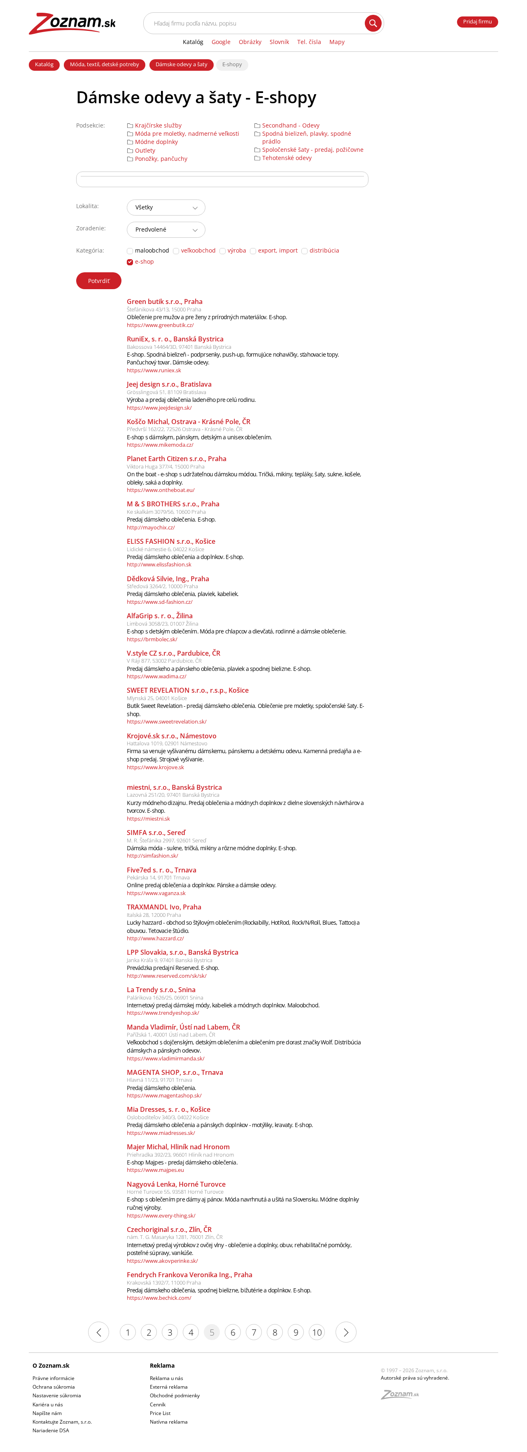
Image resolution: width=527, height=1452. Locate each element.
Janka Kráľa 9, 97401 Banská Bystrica (169, 960)
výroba (237, 250)
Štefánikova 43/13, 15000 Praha (164, 309)
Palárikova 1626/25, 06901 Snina (165, 997)
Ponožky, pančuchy (161, 158)
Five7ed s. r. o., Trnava (161, 869)
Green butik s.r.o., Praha (165, 301)
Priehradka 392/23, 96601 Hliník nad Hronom (180, 1154)
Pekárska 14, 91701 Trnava (158, 877)
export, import (278, 250)
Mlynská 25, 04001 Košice (157, 698)
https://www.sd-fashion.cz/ (160, 601)
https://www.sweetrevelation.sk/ (167, 721)
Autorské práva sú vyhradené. (415, 1377)
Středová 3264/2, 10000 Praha (162, 586)
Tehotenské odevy (287, 158)
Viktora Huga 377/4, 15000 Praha (166, 466)
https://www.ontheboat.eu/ (161, 490)
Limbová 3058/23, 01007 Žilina (162, 623)
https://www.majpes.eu (155, 1170)
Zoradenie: (91, 228)
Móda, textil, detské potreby (104, 64)
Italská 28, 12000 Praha (154, 915)
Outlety (145, 150)
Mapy (337, 42)
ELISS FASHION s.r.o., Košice (171, 541)
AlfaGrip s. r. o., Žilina (160, 615)
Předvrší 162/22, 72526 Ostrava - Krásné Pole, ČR (185, 429)
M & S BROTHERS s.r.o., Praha (173, 503)
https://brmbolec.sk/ (152, 639)
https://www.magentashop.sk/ (164, 1095)
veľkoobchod (198, 250)
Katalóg (44, 64)
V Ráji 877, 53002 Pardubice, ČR (164, 660)
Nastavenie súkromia (57, 1395)
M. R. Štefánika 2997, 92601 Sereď (166, 840)
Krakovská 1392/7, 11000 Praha (164, 1282)
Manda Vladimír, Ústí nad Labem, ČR (183, 1027)
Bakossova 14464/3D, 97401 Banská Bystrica (179, 346)
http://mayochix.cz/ (151, 527)
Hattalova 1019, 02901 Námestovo (167, 743)
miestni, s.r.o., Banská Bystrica (174, 787)
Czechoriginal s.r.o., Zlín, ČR (169, 1229)
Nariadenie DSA (51, 1430)
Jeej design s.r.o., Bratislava (169, 384)
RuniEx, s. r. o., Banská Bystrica (175, 338)
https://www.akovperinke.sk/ (162, 1260)
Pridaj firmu (477, 21)
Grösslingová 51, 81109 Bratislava (166, 392)
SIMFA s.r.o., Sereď (156, 832)
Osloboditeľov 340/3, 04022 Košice (168, 1117)
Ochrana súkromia (54, 1386)
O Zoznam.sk (51, 1365)
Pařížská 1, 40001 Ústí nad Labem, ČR (171, 1034)
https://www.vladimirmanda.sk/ (166, 1058)
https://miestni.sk (148, 818)
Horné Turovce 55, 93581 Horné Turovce (175, 1191)
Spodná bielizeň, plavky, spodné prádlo (306, 137)
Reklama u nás (166, 1378)
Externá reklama (169, 1386)
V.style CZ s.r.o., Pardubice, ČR (173, 653)
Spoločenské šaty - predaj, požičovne (313, 149)
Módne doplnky (156, 142)
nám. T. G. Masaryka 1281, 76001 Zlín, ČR (175, 1237)
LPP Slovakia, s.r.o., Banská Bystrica (182, 952)
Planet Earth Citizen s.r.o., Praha (176, 458)
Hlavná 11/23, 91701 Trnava (159, 1079)
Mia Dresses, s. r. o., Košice (168, 1109)
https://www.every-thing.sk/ (161, 1215)
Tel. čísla (309, 42)
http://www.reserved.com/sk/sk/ (167, 975)
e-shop (144, 261)
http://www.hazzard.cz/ (155, 938)
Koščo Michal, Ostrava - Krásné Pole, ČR (188, 421)
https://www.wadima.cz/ (157, 676)
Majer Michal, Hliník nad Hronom (178, 1146)
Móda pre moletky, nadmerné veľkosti (187, 133)
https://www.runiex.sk (154, 370)
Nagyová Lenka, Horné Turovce (176, 1184)
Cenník (158, 1404)
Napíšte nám (47, 1413)
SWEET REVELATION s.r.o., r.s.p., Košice (188, 690)
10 (317, 1332)
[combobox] (166, 207)
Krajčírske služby (158, 125)
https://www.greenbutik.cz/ (160, 325)
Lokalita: (87, 206)
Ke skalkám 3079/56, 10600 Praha (166, 511)
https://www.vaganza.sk (156, 893)
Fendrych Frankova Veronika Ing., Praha (189, 1274)
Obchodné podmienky (175, 1395)
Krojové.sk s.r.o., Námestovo (172, 735)
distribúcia (324, 250)
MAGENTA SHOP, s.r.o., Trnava (175, 1072)
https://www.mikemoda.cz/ (160, 444)
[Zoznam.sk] (402, 1397)
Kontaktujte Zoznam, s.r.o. (62, 1421)
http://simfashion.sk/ (152, 855)
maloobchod (152, 250)
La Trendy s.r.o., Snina (161, 989)
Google (221, 42)
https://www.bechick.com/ (159, 1297)
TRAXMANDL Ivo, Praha (164, 907)
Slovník (279, 42)
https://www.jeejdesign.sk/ (159, 407)
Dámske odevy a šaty (182, 64)
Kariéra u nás (48, 1404)
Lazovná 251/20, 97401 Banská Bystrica (173, 794)
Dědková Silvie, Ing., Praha (168, 578)
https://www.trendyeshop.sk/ (163, 1012)
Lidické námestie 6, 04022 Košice (165, 549)
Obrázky (250, 42)
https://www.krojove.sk (155, 767)
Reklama (162, 1365)
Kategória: (90, 250)
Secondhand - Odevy (290, 125)
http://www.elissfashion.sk (159, 564)
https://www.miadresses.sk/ (161, 1133)
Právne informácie (54, 1378)
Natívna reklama (169, 1421)
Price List (160, 1413)
